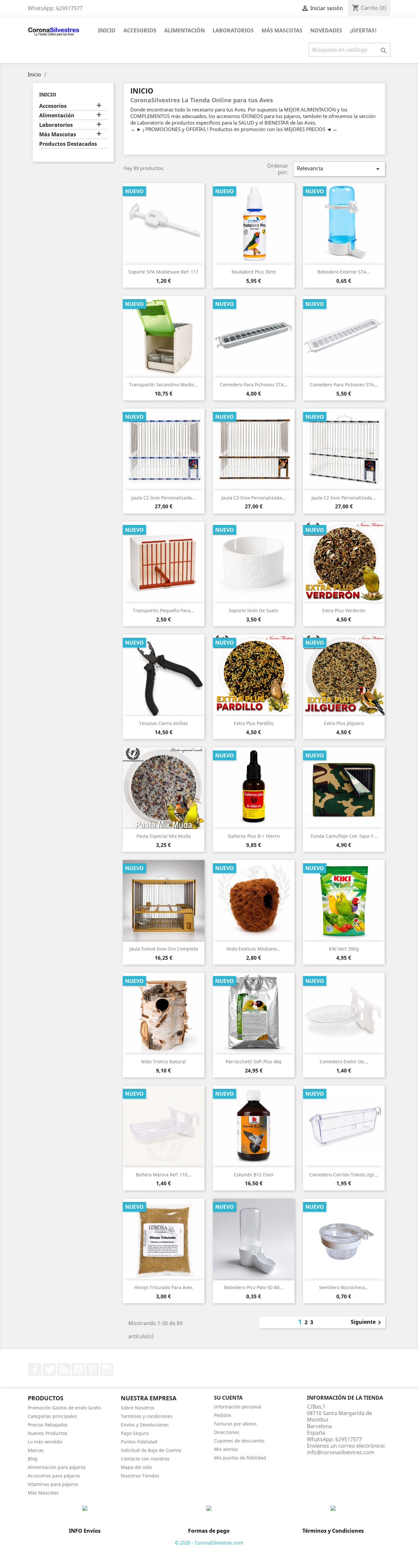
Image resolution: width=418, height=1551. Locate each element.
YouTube (78, 1369)
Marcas (36, 1450)
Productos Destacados (68, 144)
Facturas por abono (235, 1424)
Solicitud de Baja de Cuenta (151, 1450)
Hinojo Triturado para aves (163, 1287)
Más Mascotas (282, 30)
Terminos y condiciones (146, 1416)
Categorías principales (52, 1416)
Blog (33, 1459)
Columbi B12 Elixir (254, 1175)
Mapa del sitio (136, 1467)
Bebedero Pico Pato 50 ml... (253, 1287)
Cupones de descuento (239, 1441)
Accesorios (139, 30)
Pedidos (222, 1415)
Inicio (107, 30)
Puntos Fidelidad (139, 1442)
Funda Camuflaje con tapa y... (344, 836)
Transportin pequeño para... (163, 610)
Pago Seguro (135, 1433)
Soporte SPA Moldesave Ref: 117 (163, 272)
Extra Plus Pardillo (253, 723)
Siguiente (367, 1322)
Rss (63, 1369)
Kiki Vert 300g (344, 949)
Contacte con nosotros (145, 1459)
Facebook (34, 1369)
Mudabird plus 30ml (254, 272)
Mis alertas (226, 1449)
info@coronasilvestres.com (340, 1452)
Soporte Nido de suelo (253, 610)
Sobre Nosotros (137, 1408)
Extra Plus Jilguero (344, 723)
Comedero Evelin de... (344, 1061)
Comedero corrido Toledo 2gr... (343, 1175)
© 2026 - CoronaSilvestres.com (209, 1542)
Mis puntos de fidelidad (240, 1458)
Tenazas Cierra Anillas (163, 723)
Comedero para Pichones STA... (254, 384)
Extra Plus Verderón (343, 610)
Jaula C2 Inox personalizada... (163, 498)
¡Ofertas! (363, 30)
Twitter (49, 1369)
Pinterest (92, 1369)
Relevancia (339, 169)
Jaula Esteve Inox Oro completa (163, 949)
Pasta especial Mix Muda (164, 836)
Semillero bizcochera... (344, 1287)
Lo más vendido (45, 1442)
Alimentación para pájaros (57, 1467)
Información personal (237, 1407)
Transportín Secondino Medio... (163, 384)
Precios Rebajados (48, 1425)
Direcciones (226, 1432)
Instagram (106, 1369)
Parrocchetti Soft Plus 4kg (253, 1061)
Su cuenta (228, 1397)
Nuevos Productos (47, 1433)
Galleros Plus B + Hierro (254, 836)
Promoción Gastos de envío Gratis (64, 1408)
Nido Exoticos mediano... (254, 949)
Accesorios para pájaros (54, 1476)
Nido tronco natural (163, 1061)
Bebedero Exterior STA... (343, 272)
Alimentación (184, 30)
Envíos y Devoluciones (145, 1425)
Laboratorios (233, 30)
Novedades (326, 30)
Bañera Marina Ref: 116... (163, 1175)
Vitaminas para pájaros (53, 1484)
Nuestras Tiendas (140, 1476)
